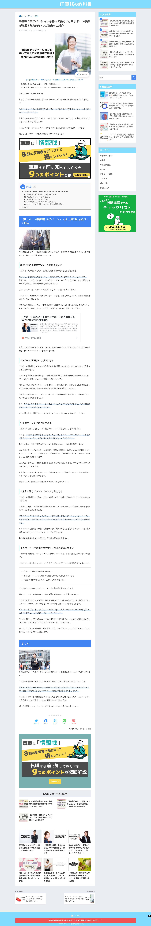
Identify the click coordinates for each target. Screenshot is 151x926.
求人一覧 (103, 183)
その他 (102, 169)
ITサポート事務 (85, 729)
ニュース (103, 179)
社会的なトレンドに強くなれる (37, 199)
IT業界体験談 (105, 165)
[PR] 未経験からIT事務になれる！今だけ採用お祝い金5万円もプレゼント (54, 80)
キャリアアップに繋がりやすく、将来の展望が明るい (45, 204)
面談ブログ (104, 188)
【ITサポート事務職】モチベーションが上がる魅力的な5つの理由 (46, 191)
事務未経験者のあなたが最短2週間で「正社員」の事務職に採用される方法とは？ (75, 920)
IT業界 (102, 160)
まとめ (26, 207)
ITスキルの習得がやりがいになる (38, 197)
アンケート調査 (106, 174)
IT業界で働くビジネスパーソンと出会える (41, 202)
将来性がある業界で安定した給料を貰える (41, 194)
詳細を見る (55, 781)
